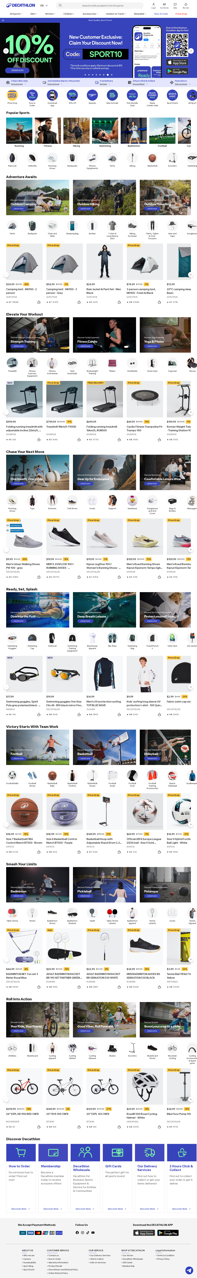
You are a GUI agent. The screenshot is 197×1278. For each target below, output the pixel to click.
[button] (89, 74)
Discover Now (18, 1209)
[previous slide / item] (6, 51)
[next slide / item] (191, 51)
